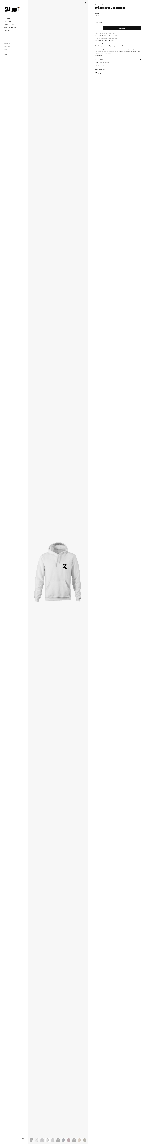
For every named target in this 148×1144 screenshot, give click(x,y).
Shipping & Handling (102, 62)
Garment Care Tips (101, 69)
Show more (98, 55)
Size (97, 21)
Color (97, 15)
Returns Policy (100, 66)
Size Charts (99, 59)
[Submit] (23, 1139)
